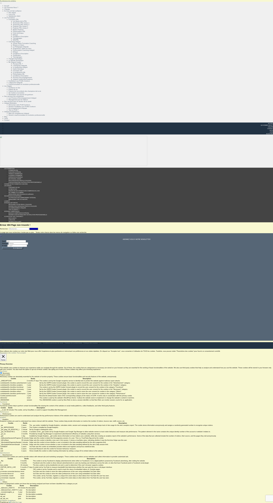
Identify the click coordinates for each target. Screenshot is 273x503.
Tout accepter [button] (21, 353)
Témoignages (17, 38)
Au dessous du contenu (8, 1)
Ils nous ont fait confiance (12, 11)
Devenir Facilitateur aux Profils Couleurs (22, 106)
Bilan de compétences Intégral (19, 113)
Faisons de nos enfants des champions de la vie (25, 91)
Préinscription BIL (19, 74)
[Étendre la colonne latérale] (1, 340)
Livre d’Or (12, 14)
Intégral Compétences (11, 111)
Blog (5, 117)
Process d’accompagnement (22, 77)
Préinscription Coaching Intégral (23, 50)
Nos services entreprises (12, 196)
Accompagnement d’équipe (18, 108)
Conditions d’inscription (20, 36)
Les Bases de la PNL (20, 21)
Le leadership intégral (20, 67)
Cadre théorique (18, 69)
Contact (6, 120)
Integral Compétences (11, 211)
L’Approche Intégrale (16, 82)
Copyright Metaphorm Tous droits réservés (14, 343)
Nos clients (12, 12)
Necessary (6, 373)
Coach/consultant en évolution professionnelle (24, 84)
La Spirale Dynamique (16, 60)
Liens (6, 118)
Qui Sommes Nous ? (11, 7)
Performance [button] (4, 412)
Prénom (5, 243)
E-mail (4, 246)
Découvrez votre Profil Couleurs (19, 105)
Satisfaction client (14, 16)
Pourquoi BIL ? (18, 64)
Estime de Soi (13, 189)
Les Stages (8, 86)
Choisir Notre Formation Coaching (24, 43)
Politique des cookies (90, 343)
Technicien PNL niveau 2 (21, 24)
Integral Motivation (11, 202)
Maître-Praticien (18, 30)
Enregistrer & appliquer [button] (8, 500)
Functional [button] (3, 402)
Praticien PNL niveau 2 (20, 28)
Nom (4, 241)
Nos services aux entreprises (14, 96)
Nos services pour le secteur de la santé (17, 101)
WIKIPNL (16, 40)
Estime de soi (13, 89)
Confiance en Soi (14, 88)
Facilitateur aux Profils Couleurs (19, 81)
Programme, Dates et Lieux (22, 48)
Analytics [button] (3, 417)
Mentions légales (35, 343)
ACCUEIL (270, 123)
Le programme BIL (19, 72)
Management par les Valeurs (18, 100)
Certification (17, 55)
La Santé (7, 201)
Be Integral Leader (15, 62)
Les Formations (9, 18)
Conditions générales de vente (53, 343)
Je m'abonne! (17, 248)
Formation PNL (14, 19)
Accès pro (269, 133)
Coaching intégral (14, 41)
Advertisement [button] (5, 453)
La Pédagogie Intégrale (21, 47)
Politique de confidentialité (73, 343)
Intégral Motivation (10, 103)
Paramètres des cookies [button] (8, 353)
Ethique (15, 35)
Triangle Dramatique (15, 59)
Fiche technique (18, 33)
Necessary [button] (3, 371)
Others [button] (2, 480)
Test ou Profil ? (14, 110)
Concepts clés (17, 71)
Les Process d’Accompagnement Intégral (22, 98)
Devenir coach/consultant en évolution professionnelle (27, 115)
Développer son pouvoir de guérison (21, 94)
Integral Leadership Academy (23, 79)
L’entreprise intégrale (20, 65)
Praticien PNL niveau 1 (20, 26)
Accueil (6, 6)
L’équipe (7, 9)
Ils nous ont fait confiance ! (13, 216)
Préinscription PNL (19, 31)
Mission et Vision (18, 45)
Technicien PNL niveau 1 (21, 23)
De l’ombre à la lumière (16, 93)
